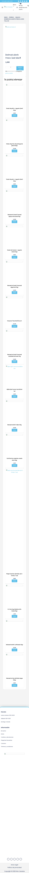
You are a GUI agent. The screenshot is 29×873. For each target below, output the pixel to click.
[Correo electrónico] (24, 1)
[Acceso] (17, 7)
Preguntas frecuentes (6, 740)
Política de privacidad (15, 867)
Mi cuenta (3, 731)
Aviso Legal (14, 865)
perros (7, 73)
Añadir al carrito (20, 68)
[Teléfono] (26, 1)
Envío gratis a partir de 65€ (7, 1)
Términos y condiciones (7, 746)
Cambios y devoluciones (7, 737)
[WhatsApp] (18, 1)
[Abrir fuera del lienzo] (2, 7)
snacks (11, 73)
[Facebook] (20, 1)
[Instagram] (22, 1)
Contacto (3, 743)
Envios (2, 734)
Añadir (14, 115)
